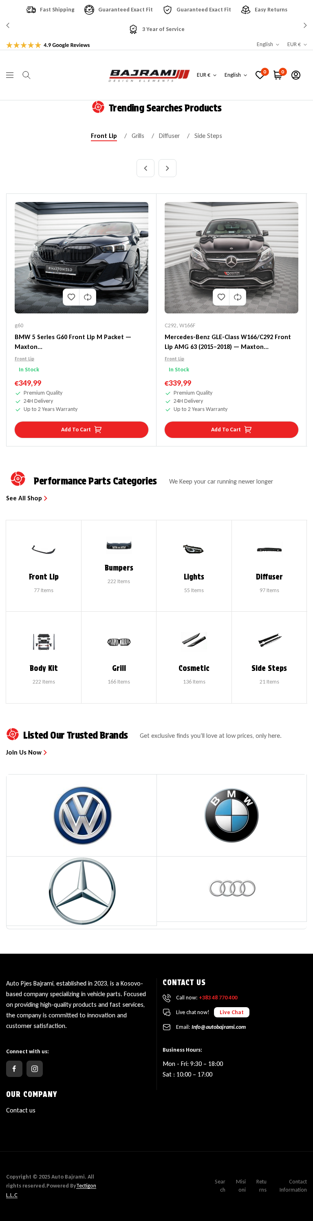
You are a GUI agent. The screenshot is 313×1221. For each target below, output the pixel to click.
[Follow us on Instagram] (34, 1069)
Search (220, 1185)
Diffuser (169, 136)
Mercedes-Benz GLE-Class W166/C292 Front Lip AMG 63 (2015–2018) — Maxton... (228, 342)
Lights (194, 577)
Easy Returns (271, 9)
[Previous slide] (145, 168)
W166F (187, 325)
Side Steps (208, 136)
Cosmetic (194, 668)
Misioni (241, 1185)
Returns (261, 1185)
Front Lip (104, 136)
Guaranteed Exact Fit (125, 9)
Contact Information (293, 1185)
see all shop (25, 498)
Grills (138, 136)
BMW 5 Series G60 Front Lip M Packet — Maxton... (73, 342)
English (265, 44)
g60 (19, 325)
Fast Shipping (57, 9)
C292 (170, 325)
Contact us (20, 1110)
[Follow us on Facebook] (14, 1069)
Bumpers (119, 568)
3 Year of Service (163, 29)
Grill (119, 668)
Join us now (24, 752)
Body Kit (44, 668)
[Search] (26, 75)
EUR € (294, 44)
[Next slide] (167, 168)
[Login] (296, 75)
